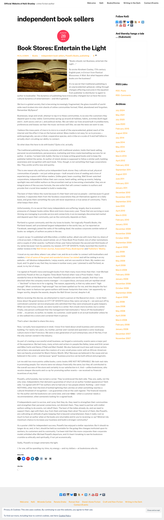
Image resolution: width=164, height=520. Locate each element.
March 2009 (121, 270)
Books (35, 56)
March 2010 (121, 215)
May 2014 (120, 147)
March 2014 (121, 156)
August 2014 (121, 133)
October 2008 (122, 288)
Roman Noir (74, 502)
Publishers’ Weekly (96, 249)
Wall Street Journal (45, 249)
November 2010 (123, 197)
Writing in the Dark (132, 3)
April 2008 (121, 315)
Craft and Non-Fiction (113, 502)
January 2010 (122, 224)
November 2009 (123, 233)
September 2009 (124, 242)
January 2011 (121, 188)
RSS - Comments (123, 95)
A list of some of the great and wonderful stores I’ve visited (52, 257)
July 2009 (120, 252)
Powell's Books (72, 56)
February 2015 (122, 129)
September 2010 (123, 201)
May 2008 (120, 311)
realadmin (23, 56)
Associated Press (63, 249)
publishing (84, 56)
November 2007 (123, 338)
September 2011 (123, 170)
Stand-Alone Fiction (91, 502)
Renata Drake (60, 502)
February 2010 (122, 220)
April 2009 (121, 265)
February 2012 (122, 165)
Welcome (91, 3)
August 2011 (121, 174)
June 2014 (120, 142)
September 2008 (124, 293)
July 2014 (120, 138)
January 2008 (122, 329)
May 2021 (120, 115)
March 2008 (121, 320)
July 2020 (120, 119)
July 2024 (120, 110)
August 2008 (122, 297)
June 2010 (120, 206)
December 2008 (123, 283)
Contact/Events (151, 3)
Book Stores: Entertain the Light (61, 48)
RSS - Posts (121, 91)
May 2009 (120, 261)
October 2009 (122, 238)
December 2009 (123, 229)
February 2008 (123, 324)
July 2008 (120, 302)
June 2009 (120, 256)
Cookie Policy (65, 516)
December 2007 (123, 334)
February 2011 (122, 183)
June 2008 (120, 306)
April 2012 (120, 160)
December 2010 (123, 192)
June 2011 (120, 179)
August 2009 (122, 247)
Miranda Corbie (44, 502)
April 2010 (120, 211)
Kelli (101, 3)
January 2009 (122, 279)
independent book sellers (52, 56)
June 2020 (120, 124)
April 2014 (120, 151)
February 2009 (123, 274)
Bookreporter (78, 249)
